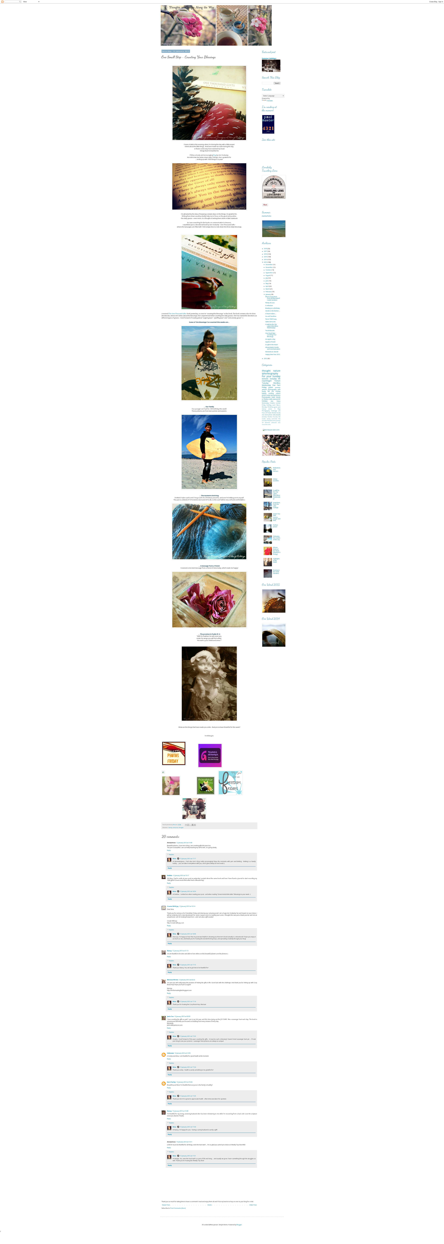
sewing (268, 418)
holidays (264, 401)
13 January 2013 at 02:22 (187, 980)
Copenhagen (267, 381)
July (267, 278)
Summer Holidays (269, 58)
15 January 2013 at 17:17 (188, 859)
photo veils (271, 415)
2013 (266, 262)
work (273, 405)
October (268, 270)
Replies (171, 855)
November (269, 267)
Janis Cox (170, 1016)
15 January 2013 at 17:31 (188, 1156)
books (278, 413)
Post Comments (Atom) (178, 1208)
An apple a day (270, 339)
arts (279, 411)
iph (263, 422)
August (268, 275)
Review (274, 413)
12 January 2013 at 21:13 (180, 951)
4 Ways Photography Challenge (271, 410)
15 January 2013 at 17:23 (188, 1036)
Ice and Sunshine (270, 316)
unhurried (274, 418)
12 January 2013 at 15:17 (181, 875)
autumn (264, 389)
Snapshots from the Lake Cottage (276, 505)
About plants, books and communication (272, 348)
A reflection (269, 305)
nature (276, 370)
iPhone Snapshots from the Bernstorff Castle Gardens (272, 298)
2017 (266, 251)
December (269, 264)
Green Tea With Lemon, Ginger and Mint (276, 517)
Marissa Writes (172, 980)
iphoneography (270, 373)
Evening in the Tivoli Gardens (276, 571)
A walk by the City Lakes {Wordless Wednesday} (271, 326)
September (269, 273)
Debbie (169, 875)
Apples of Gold (270, 342)
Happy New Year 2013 (272, 354)
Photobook (270, 420)
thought (181, 827)
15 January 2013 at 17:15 (188, 965)
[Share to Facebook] (192, 825)
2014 (266, 260)
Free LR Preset (266, 413)
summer (277, 387)
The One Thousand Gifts (177, 314)
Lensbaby (264, 417)
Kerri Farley (171, 1082)
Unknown (170, 1053)
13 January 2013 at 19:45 (180, 1111)
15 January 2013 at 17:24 (188, 1067)
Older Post (252, 1205)
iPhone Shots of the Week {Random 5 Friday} (276, 551)
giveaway (278, 420)
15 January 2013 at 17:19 (188, 1001)
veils (279, 389)
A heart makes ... (270, 314)
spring (273, 395)
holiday (278, 391)
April (267, 286)
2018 (266, 249)
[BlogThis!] (188, 825)
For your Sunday (271, 376)
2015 (266, 257)
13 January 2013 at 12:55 (183, 1053)
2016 (266, 254)
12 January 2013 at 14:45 (184, 843)
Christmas (270, 407)
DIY (279, 399)
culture (278, 393)
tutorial (275, 399)
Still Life (271, 391)
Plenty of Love (269, 303)
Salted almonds (270, 322)
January (268, 294)
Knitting (269, 405)
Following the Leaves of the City (276, 538)
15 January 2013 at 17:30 (188, 1127)
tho (266, 424)
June (267, 281)
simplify (278, 415)
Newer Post (166, 1205)
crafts (270, 399)
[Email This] (186, 825)
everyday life (275, 379)
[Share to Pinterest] (195, 825)
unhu (269, 424)
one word (265, 415)
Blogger (239, 1225)
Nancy (169, 951)
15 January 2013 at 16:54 (188, 891)
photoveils (267, 422)
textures (175, 827)
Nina (174, 859)
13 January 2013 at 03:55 (182, 1016)
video (273, 397)
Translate (270, 101)
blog (214, 155)
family (170, 827)
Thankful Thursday (273, 417)
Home (210, 1205)
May (267, 283)
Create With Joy (173, 906)
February (269, 292)
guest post (277, 407)
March (268, 289)
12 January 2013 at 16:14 (187, 906)
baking (264, 393)
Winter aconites (276, 480)
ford (274, 420)
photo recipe (266, 395)
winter (270, 409)
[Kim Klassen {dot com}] (271, 430)
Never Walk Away (271, 319)
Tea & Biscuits (269, 330)
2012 (266, 359)
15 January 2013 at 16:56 (188, 934)
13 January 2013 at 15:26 (184, 1082)
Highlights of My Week (276, 560)
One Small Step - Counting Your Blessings (270, 335)
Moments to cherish (271, 352)
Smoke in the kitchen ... (272, 311)
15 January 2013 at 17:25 (188, 1096)
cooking (271, 393)
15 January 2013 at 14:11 (184, 1142)
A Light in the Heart (271, 345)
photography (272, 389)
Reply (169, 850)
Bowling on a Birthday (272, 308)
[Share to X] (190, 825)
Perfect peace (275, 526)
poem (270, 387)
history (264, 409)
